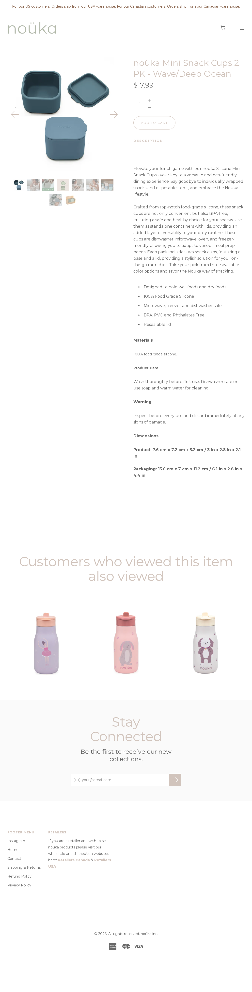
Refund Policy (19, 876)
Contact (14, 858)
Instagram (16, 841)
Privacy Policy (19, 885)
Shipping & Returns (24, 867)
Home (12, 849)
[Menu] (239, 28)
